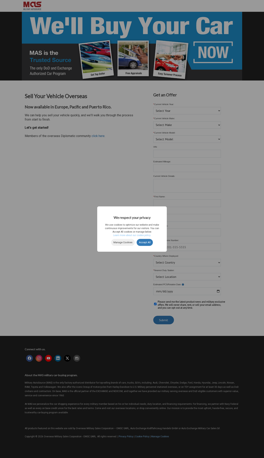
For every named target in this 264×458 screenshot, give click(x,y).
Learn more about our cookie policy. (132, 235)
